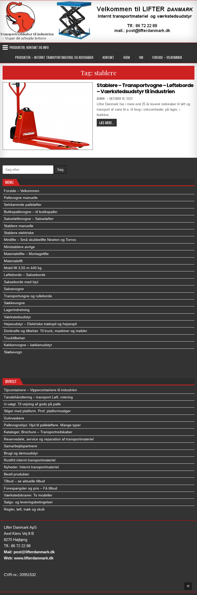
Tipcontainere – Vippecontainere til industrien (40, 390)
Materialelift (13, 261)
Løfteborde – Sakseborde (24, 275)
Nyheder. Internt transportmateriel (31, 467)
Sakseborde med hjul (21, 282)
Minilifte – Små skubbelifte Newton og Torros (40, 240)
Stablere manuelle (18, 226)
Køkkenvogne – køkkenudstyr (28, 345)
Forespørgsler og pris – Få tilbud (30, 488)
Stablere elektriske (19, 233)
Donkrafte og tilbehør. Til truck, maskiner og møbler (45, 331)
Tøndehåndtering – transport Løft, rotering (38, 397)
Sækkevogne (14, 303)
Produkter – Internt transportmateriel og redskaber (54, 57)
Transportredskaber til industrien (27, 34)
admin (101, 98)
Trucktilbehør (14, 338)
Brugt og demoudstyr (21, 453)
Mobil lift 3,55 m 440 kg (23, 268)
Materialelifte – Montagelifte (26, 254)
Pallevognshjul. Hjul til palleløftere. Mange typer (42, 425)
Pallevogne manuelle (21, 198)
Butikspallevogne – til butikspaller (30, 212)
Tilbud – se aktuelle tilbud (24, 481)
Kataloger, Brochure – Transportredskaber (38, 432)
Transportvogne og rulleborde (28, 296)
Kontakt (108, 57)
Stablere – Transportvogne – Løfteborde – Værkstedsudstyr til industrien (145, 88)
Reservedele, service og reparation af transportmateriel (49, 439)
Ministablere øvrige (19, 247)
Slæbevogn (13, 352)
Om (141, 57)
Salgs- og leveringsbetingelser (28, 502)
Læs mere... (108, 122)
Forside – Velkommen (167, 57)
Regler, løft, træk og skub (24, 509)
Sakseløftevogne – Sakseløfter (29, 219)
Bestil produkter (16, 474)
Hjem (126, 57)
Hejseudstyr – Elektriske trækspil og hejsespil (40, 324)
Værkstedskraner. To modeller (28, 495)
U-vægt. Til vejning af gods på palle (32, 404)
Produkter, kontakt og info (29, 47)
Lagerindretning (16, 310)
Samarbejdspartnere (20, 446)
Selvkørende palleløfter (23, 205)
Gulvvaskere (14, 418)
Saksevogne (14, 289)
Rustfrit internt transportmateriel (29, 460)
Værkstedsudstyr (17, 317)
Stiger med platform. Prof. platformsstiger (37, 411)
